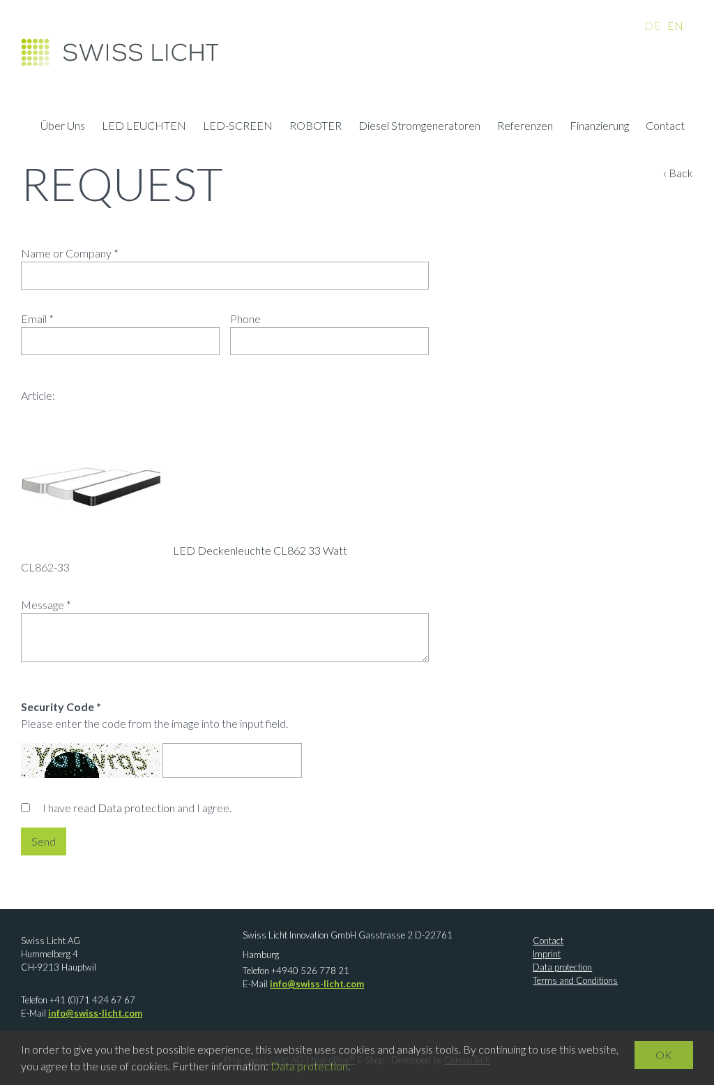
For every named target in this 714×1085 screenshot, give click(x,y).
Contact (665, 127)
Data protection (136, 807)
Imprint (547, 953)
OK (663, 1054)
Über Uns (62, 127)
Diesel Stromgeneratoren (419, 127)
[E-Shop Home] (119, 56)
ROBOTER (315, 127)
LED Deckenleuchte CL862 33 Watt (260, 550)
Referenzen (525, 127)
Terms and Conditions (575, 980)
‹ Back (678, 172)
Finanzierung (599, 127)
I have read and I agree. (137, 807)
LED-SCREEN (238, 127)
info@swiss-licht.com (95, 1013)
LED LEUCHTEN (144, 127)
